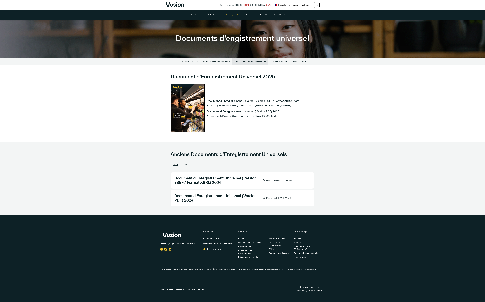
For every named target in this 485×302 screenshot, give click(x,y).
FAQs (271, 249)
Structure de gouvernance (275, 243)
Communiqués (299, 61)
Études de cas (244, 246)
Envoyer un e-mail (215, 249)
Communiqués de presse (249, 242)
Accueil (241, 238)
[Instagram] (161, 250)
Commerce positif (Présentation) (302, 247)
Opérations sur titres (279, 61)
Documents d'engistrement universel (250, 61)
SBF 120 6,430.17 (260, 5)
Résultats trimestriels (248, 257)
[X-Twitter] (165, 250)
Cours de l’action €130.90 (234, 5)
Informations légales (195, 289)
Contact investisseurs (279, 253)
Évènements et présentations (245, 251)
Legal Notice (300, 257)
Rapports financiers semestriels (216, 61)
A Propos (306, 5)
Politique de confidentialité (306, 253)
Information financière (188, 61)
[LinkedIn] (170, 250)
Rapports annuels (277, 238)
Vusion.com (294, 5)
